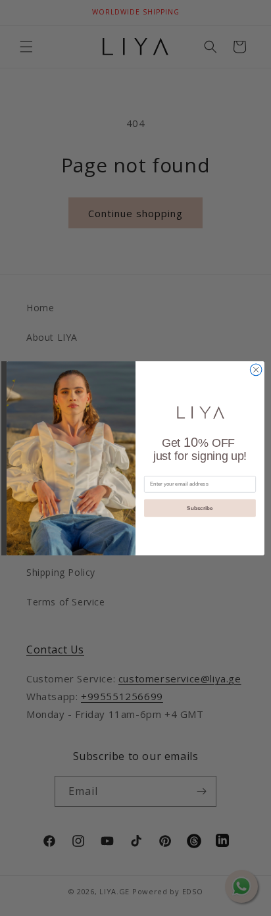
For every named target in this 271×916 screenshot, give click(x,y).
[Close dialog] (256, 370)
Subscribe (199, 508)
